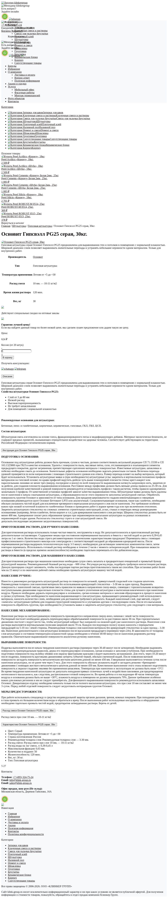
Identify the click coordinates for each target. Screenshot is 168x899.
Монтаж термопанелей (27, 95)
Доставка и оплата (24, 74)
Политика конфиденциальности (26, 834)
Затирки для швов (24, 27)
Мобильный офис (24, 89)
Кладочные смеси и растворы (31, 30)
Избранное (14, 69)
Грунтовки (20, 51)
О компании (15, 71)
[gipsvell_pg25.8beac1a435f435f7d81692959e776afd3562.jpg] (23, 242)
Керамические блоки (26, 57)
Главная (12, 21)
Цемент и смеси (23, 45)
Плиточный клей (24, 36)
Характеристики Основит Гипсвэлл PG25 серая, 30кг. (29, 724)
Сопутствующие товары (28, 63)
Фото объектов (16, 98)
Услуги (12, 86)
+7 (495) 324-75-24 (23, 777)
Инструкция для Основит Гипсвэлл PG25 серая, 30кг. (29, 450)
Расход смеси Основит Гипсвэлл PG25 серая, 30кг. (28, 710)
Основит (38, 257)
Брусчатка (20, 54)
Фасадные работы (24, 92)
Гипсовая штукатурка (40, 226)
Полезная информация (27, 80)
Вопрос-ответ (22, 77)
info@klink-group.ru (20, 780)
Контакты (13, 101)
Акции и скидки (17, 83)
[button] (7, 107)
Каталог (12, 24)
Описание (7, 376)
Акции (12, 825)
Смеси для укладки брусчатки (31, 33)
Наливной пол (22, 42)
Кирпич (18, 60)
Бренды (12, 66)
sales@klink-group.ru (20, 783)
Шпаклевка (20, 48)
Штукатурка (21, 39)
